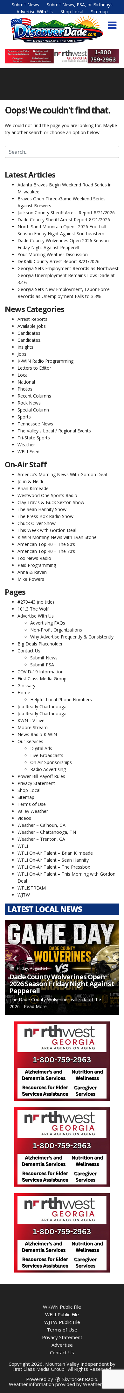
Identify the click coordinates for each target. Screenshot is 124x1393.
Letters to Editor (34, 368)
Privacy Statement (36, 783)
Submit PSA (42, 665)
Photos (24, 389)
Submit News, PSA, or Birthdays (80, 5)
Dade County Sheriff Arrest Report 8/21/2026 (63, 220)
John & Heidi (30, 481)
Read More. (36, 1006)
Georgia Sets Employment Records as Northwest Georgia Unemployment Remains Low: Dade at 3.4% (68, 275)
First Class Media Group (41, 679)
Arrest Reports (32, 319)
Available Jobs (31, 326)
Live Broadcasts (46, 755)
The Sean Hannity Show (41, 509)
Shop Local (71, 12)
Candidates (28, 333)
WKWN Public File (62, 1307)
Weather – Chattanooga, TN (46, 832)
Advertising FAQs (47, 623)
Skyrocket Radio (79, 1379)
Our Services (30, 741)
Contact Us (28, 651)
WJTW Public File (62, 1322)
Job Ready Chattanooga (41, 706)
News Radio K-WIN (37, 734)
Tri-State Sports (33, 438)
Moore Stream (32, 727)
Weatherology (98, 1384)
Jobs (21, 354)
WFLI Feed (28, 452)
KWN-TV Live (31, 720)
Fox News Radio (34, 558)
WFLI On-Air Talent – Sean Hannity (53, 860)
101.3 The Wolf (33, 609)
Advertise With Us (35, 12)
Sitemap (99, 12)
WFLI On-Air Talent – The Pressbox (53, 867)
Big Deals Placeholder (40, 644)
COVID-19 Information (40, 672)
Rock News (29, 403)
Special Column (33, 410)
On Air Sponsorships (51, 762)
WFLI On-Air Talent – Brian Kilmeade (55, 853)
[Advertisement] (62, 56)
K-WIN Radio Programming (45, 361)
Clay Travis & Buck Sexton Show (50, 502)
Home (23, 693)
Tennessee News (35, 424)
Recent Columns (34, 396)
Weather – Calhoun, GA (41, 825)
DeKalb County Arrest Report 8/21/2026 (58, 261)
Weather (26, 445)
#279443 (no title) (35, 602)
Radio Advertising (48, 769)
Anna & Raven (32, 572)
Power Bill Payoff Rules (41, 776)
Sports (24, 417)
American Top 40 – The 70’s (46, 551)
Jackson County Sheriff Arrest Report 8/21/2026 (66, 213)
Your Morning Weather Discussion (52, 254)
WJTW (23, 895)
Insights (25, 347)
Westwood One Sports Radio (47, 495)
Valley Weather (32, 811)
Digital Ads (41, 748)
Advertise (62, 1345)
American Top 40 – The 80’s (46, 544)
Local (23, 375)
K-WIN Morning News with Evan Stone (57, 537)
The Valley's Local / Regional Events (54, 431)
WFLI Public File (62, 1314)
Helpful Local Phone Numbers (61, 699)
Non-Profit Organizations (56, 630)
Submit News (25, 5)
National (26, 382)
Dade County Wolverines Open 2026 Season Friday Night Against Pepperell (62, 983)
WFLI (22, 846)
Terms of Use (31, 804)
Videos (24, 818)
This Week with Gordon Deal (46, 530)
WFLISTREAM (31, 888)
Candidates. (29, 340)
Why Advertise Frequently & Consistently (72, 637)
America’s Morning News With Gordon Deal (62, 474)
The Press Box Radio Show (45, 516)
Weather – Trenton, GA (41, 839)
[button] (112, 25)
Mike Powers (30, 579)
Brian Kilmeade (33, 488)
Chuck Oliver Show (36, 523)
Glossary (26, 686)
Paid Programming (36, 565)
